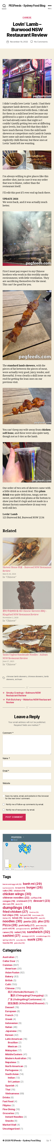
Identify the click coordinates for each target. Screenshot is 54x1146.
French (9, 1015)
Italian (8, 1027)
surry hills (21, 940)
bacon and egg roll (12, 884)
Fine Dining (9, 1109)
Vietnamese (12, 1093)
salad (20, 932)
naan (42, 918)
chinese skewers (35, 676)
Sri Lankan (14, 1081)
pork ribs (41, 926)
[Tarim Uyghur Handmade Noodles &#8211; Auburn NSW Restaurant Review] (27, 639)
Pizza (10, 925)
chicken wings (17, 894)
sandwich (38, 932)
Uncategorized (11, 1128)
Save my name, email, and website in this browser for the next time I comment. (27, 797)
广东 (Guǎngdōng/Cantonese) (25, 999)
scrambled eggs (43, 936)
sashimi (11, 936)
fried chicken (15, 912)
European (10, 1011)
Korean (9, 1035)
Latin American (13, 1039)
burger (34, 887)
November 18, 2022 (19, 41)
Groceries (8, 1113)
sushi (35, 939)
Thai (7, 1089)
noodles (12, 921)
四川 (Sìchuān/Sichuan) (21, 991)
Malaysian (11, 1050)
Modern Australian (15, 1058)
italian (7, 918)
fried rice (34, 912)
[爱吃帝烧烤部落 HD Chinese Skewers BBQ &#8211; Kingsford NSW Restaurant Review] (27, 595)
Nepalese (10, 1062)
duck (19, 904)
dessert (41, 900)
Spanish (9, 1085)
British (9, 980)
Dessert (9, 1007)
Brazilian (13, 1042)
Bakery (9, 976)
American (10, 968)
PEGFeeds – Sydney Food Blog (26, 1140)
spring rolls (9, 940)
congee (9, 901)
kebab (17, 918)
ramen (8, 932)
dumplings (17, 907)
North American (14, 1066)
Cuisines (7, 965)
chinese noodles (16, 897)
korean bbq (30, 918)
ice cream (38, 915)
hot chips (11, 915)
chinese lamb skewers (16, 676)
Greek (8, 1019)
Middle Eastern (13, 1054)
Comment (8, 733)
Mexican (12, 1046)
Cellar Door (9, 961)
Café (8, 984)
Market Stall (9, 1124)
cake (7, 890)
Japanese (11, 1031)
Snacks (9, 1120)
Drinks (6, 1097)
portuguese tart (23, 929)
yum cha (19, 943)
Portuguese (11, 1070)
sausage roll (28, 936)
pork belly (26, 925)
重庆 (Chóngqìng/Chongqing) (27, 995)
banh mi (32, 884)
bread (20, 888)
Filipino (7, 1105)
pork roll (9, 928)
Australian (8, 957)
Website (6, 783)
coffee (36, 898)
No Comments (40, 41)
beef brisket (8, 888)
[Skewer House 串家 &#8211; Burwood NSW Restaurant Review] (27, 552)
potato (37, 928)
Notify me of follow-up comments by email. (25, 804)
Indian (11, 1077)
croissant (24, 901)
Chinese (27, 17)
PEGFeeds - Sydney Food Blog (27, 5)
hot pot (25, 915)
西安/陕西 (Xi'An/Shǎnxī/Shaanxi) (26, 1003)
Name (6, 758)
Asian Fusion (12, 972)
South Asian (12, 1074)
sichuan (18, 679)
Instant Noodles (14, 1116)
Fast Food (8, 1101)
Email (6, 771)
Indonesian (11, 1023)
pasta (30, 921)
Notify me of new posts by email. (20, 809)
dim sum (8, 904)
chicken (19, 891)
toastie (8, 943)
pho (43, 921)
